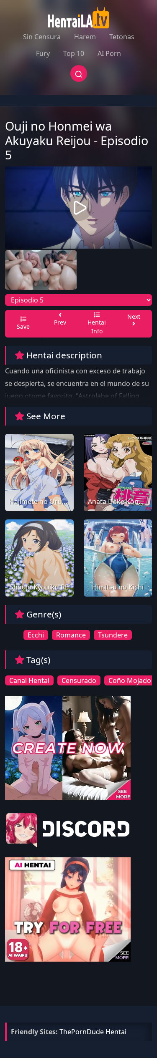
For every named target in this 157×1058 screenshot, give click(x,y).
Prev (60, 322)
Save (23, 326)
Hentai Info (97, 326)
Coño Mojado (129, 680)
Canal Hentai (29, 680)
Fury (43, 53)
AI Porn (109, 53)
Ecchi (36, 635)
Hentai (116, 1031)
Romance (71, 635)
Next (133, 316)
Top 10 (73, 53)
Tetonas (121, 36)
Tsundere (113, 635)
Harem (85, 36)
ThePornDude (81, 1031)
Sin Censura (42, 36)
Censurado (79, 680)
